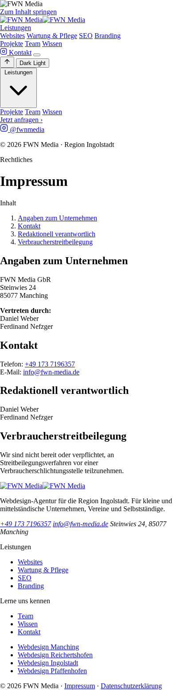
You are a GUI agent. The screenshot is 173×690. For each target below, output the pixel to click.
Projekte (11, 43)
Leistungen (15, 27)
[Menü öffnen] (36, 55)
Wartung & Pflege (43, 570)
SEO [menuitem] (86, 35)
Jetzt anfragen (21, 119)
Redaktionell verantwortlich (56, 234)
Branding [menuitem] (107, 35)
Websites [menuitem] (12, 35)
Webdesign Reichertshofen (55, 655)
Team (32, 43)
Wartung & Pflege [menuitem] (52, 35)
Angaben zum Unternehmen (57, 218)
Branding (31, 586)
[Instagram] (4, 52)
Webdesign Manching (48, 647)
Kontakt (20, 52)
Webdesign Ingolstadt (48, 663)
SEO (24, 578)
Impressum (79, 686)
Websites (30, 562)
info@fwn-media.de (51, 372)
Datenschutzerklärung (131, 686)
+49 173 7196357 (50, 364)
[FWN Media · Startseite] (42, 19)
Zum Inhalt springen (28, 11)
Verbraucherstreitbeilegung (55, 242)
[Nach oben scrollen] (7, 62)
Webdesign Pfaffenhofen (52, 671)
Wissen (52, 43)
